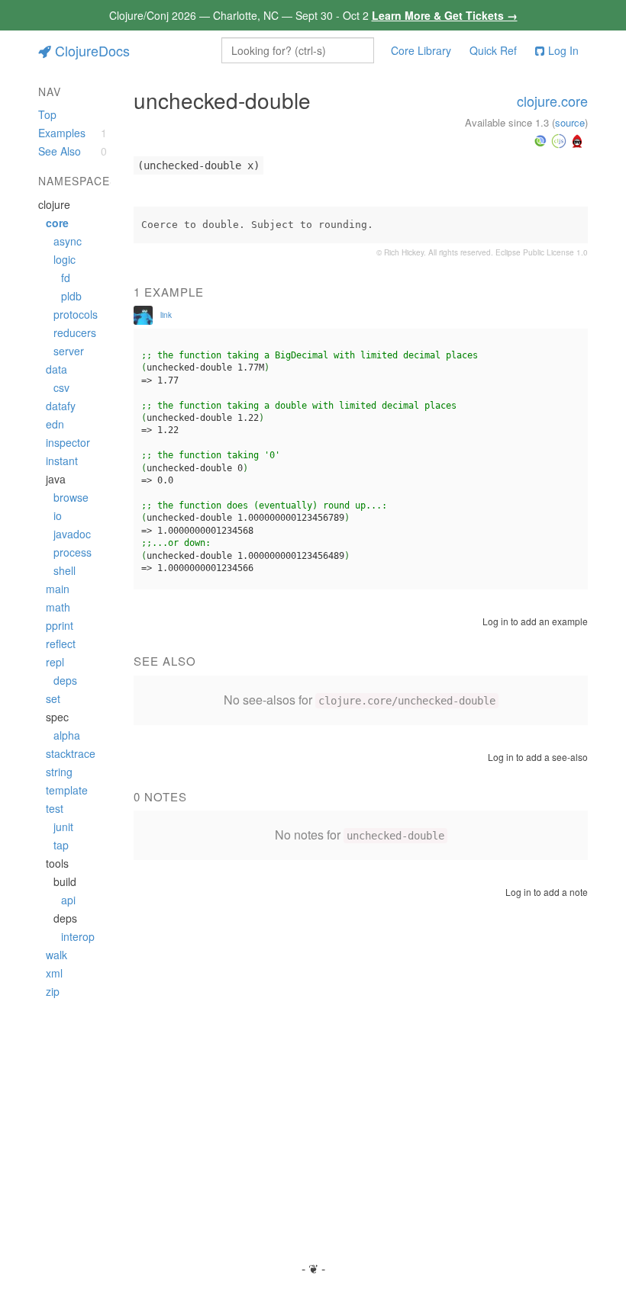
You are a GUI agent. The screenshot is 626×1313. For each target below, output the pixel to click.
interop (78, 936)
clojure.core (552, 101)
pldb (71, 295)
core (57, 222)
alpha (66, 735)
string (59, 771)
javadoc (72, 533)
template (67, 790)
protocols (75, 314)
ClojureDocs (92, 50)
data (56, 369)
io (57, 515)
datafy (61, 405)
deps (65, 680)
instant (62, 460)
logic (64, 259)
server (68, 350)
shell (64, 570)
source (570, 122)
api (68, 899)
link (166, 315)
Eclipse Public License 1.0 (541, 252)
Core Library (421, 50)
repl (55, 661)
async (67, 241)
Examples (62, 132)
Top (47, 114)
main (57, 588)
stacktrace (70, 753)
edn (55, 424)
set (53, 698)
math (58, 607)
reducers (74, 332)
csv (61, 387)
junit (63, 826)
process (72, 552)
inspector (68, 442)
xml (54, 973)
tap (61, 844)
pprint (59, 625)
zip (53, 991)
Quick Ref (493, 50)
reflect (61, 643)
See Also (59, 151)
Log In (563, 50)
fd (65, 277)
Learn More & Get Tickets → (445, 15)
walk (56, 954)
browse (71, 497)
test (54, 808)
